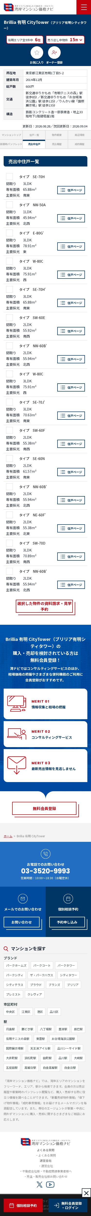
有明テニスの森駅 (17, 1039)
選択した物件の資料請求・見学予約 (44, 606)
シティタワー (68, 975)
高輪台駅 (30, 1067)
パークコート (42, 965)
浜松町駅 (30, 1058)
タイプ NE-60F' (32, 514)
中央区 (10, 1012)
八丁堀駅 (46, 1029)
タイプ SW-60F (32, 430)
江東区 (26, 1012)
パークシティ (14, 975)
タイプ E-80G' (31, 233)
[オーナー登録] (54, 52)
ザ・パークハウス (41, 975)
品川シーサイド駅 (69, 1048)
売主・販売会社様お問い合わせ (47, 1176)
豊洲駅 (62, 1029)
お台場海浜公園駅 (63, 1039)
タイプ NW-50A (32, 204)
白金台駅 (70, 1067)
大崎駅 (78, 1058)
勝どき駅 (27, 1029)
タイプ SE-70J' (32, 402)
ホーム (8, 836)
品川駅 (62, 1058)
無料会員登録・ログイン (71, 1205)
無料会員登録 (44, 808)
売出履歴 (57, 144)
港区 (40, 1012)
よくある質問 (47, 1155)
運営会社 (47, 1166)
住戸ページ (74, 190)
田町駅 (47, 1058)
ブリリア (73, 985)
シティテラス (14, 985)
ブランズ (54, 985)
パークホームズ (16, 965)
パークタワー (66, 965)
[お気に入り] (37, 52)
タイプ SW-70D (32, 543)
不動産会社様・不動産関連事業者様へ (47, 1171)
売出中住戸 (34, 144)
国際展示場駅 (15, 1048)
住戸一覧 (34, 135)
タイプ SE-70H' (32, 289)
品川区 (54, 1012)
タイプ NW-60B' (33, 345)
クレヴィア (34, 994)
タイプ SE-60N (32, 458)
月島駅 (10, 1029)
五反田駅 (12, 1067)
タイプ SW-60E (32, 317)
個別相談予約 (27, 1205)
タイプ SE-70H (32, 176)
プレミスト (13, 994)
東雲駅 (40, 1039)
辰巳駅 (78, 1029)
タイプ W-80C (31, 261)
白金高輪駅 (50, 1067)
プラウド (36, 985)
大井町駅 (12, 1058)
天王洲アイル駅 (40, 1048)
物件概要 (57, 135)
